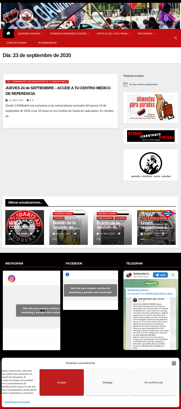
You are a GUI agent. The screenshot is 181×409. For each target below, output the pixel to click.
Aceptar (61, 382)
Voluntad (58, 218)
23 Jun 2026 (20, 234)
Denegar (108, 382)
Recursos (145, 33)
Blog (12, 218)
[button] (174, 363)
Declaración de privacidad (17, 402)
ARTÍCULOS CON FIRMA (112, 33)
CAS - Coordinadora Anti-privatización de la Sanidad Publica (37, 82)
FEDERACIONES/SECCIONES (68, 33)
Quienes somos (29, 33)
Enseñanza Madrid (63, 214)
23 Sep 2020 (16, 100)
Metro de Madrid (26, 218)
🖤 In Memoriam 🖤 (47, 42)
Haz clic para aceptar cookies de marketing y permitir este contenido (42, 310)
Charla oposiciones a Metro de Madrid (155, 227)
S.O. (32, 100)
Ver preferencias (153, 382)
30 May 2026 (64, 234)
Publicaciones (105, 218)
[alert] (150, 84)
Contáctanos (17, 42)
